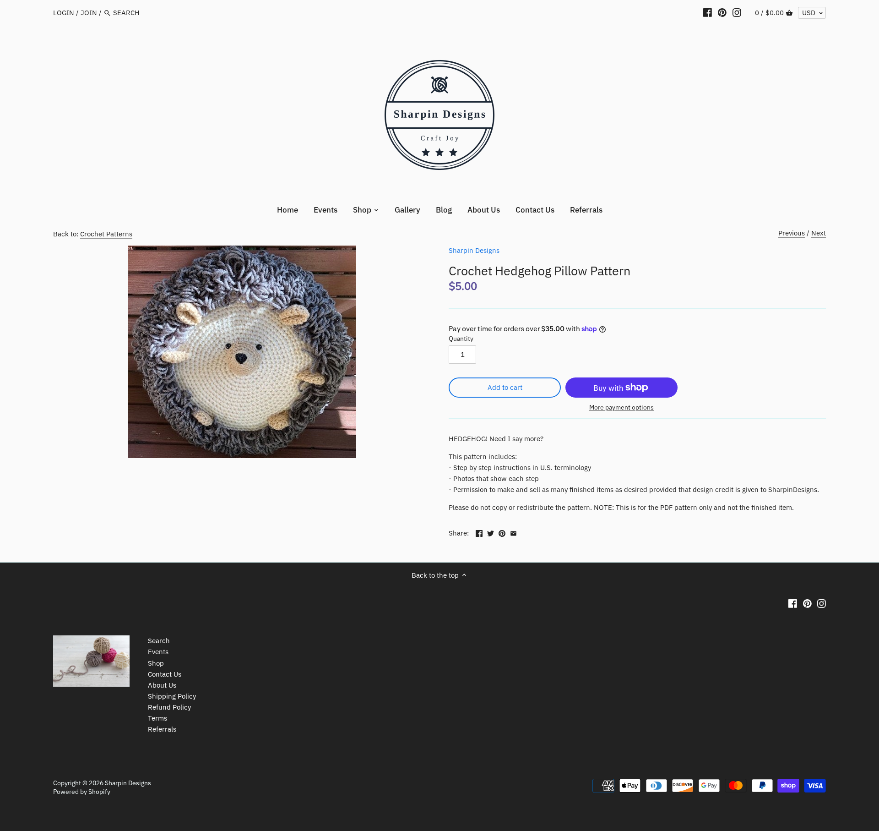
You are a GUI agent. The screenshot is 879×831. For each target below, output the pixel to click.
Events (158, 651)
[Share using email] (513, 532)
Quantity (461, 338)
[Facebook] (707, 12)
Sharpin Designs (474, 250)
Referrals (162, 729)
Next (818, 233)
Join (89, 12)
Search (159, 640)
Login (63, 12)
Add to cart (505, 387)
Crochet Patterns (106, 234)
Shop (156, 663)
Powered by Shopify (81, 791)
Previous (791, 233)
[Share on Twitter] (490, 532)
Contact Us (164, 674)
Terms (157, 718)
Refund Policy (169, 707)
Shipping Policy (172, 696)
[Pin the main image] (502, 532)
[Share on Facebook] (479, 532)
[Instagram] (736, 12)
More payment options (621, 407)
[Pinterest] (722, 12)
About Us (162, 685)
